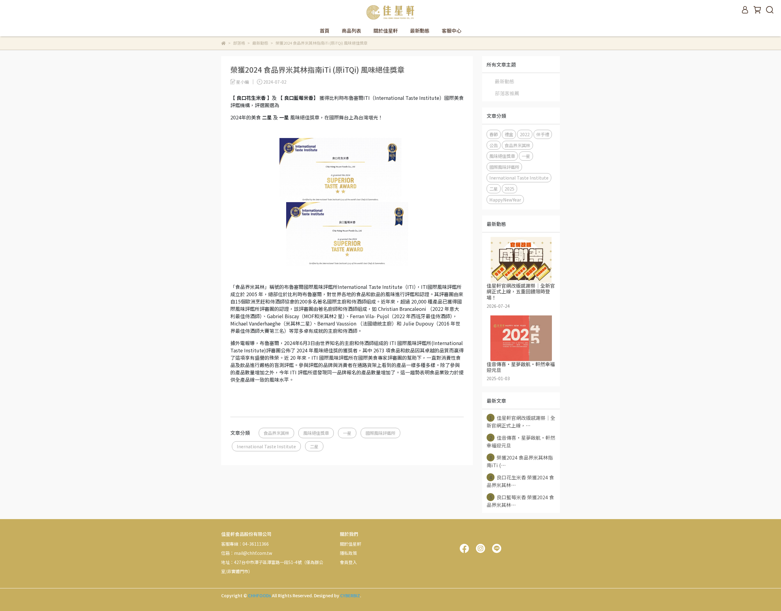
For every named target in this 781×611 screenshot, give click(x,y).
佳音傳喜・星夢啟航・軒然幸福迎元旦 (521, 441)
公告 (493, 145)
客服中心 (451, 30)
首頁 (324, 30)
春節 (493, 134)
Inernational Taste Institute (266, 446)
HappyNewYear (505, 199)
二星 (314, 446)
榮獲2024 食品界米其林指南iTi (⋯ (520, 461)
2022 (525, 134)
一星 (347, 433)
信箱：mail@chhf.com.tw (246, 553)
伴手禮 (542, 134)
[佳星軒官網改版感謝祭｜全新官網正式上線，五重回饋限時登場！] (521, 260)
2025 (509, 188)
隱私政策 (348, 553)
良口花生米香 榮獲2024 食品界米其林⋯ (520, 481)
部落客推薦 (507, 93)
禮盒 (509, 134)
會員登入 (348, 562)
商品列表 (351, 30)
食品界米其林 (276, 433)
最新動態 (420, 30)
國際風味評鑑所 (380, 433)
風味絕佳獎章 (316, 433)
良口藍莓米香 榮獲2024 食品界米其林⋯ (520, 500)
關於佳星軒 (385, 30)
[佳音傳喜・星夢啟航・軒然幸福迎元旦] (521, 338)
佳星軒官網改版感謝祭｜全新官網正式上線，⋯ (521, 421)
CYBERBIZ (350, 595)
